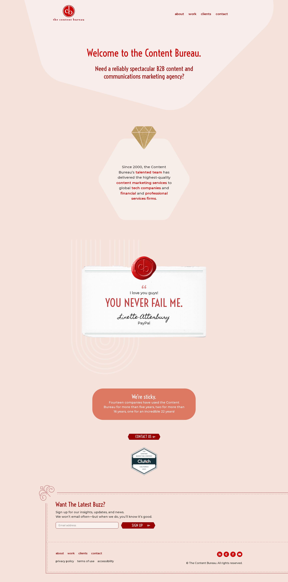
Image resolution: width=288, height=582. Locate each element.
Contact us (143, 436)
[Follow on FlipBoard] (239, 554)
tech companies (146, 188)
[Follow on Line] (226, 554)
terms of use (85, 561)
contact (222, 14)
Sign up (137, 525)
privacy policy (65, 561)
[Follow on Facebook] (233, 554)
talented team (149, 172)
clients (206, 14)
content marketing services (141, 183)
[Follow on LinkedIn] (219, 554)
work (192, 14)
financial (128, 193)
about (179, 14)
